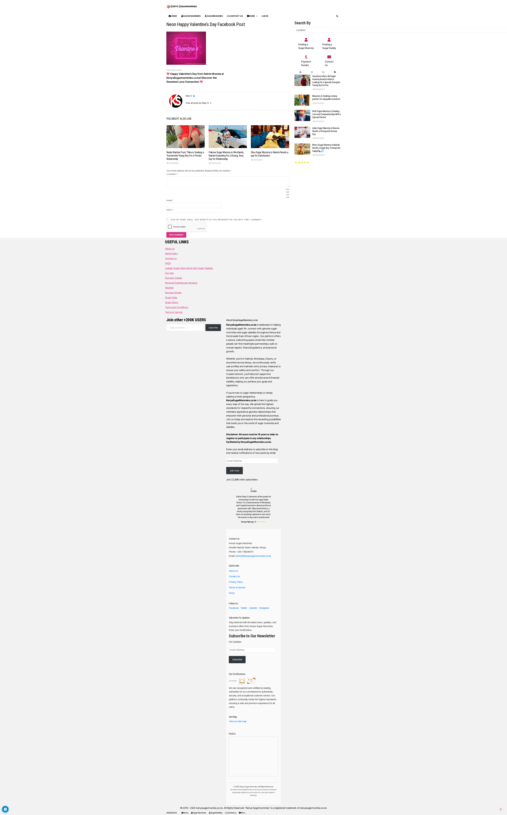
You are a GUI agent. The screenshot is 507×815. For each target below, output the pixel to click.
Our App (169, 273)
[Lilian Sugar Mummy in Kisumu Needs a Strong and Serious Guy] (302, 128)
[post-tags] (335, 72)
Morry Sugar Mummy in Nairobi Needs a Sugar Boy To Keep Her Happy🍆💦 (326, 147)
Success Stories (173, 292)
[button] (194, 96)
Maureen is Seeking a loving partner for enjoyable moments (326, 97)
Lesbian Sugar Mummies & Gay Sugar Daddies (189, 268)
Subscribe (213, 327)
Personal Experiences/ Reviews (181, 282)
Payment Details (173, 278)
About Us (233, 571)
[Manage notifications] (501, 809)
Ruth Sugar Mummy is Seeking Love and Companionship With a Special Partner (326, 114)
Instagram (264, 608)
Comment (172, 174)
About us (169, 248)
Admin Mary (171, 253)
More (243, 813)
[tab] (300, 72)
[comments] (323, 72)
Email (170, 210)
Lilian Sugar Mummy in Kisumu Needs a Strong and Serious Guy (325, 131)
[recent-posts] (312, 72)
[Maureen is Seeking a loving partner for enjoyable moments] (302, 96)
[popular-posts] (300, 72)
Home (185, 813)
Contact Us (234, 576)
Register (169, 287)
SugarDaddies (216, 813)
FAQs (231, 593)
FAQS (168, 263)
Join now (234, 470)
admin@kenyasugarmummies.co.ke (253, 556)
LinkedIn (253, 608)
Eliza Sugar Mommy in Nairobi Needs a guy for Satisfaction (269, 154)
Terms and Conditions (176, 307)
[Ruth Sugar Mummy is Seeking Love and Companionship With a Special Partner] (302, 111)
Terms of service (173, 312)
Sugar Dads (171, 297)
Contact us (231, 813)
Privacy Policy (236, 582)
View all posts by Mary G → (198, 103)
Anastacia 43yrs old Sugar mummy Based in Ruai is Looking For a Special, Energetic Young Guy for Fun (326, 81)
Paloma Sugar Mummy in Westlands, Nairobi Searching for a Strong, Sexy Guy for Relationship (226, 155)
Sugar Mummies (199, 813)
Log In (265, 16)
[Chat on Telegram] (5, 809)
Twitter (244, 608)
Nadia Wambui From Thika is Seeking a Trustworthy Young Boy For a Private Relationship (185, 155)
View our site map (237, 721)
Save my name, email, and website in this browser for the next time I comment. (216, 219)
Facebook (234, 608)
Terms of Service (237, 587)
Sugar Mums (171, 302)
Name (170, 200)
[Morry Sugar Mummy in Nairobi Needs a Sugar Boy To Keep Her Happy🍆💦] (302, 145)
